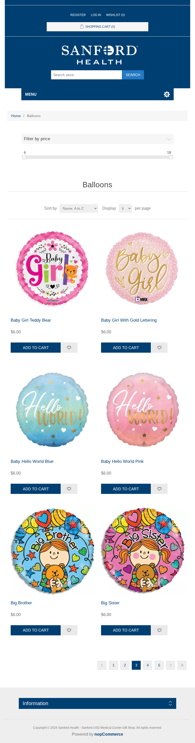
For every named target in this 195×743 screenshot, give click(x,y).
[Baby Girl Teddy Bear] (52, 268)
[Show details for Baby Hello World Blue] (52, 409)
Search (133, 75)
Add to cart (36, 348)
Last (181, 665)
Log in (96, 15)
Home (16, 116)
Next (170, 665)
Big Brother (21, 603)
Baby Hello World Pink (122, 461)
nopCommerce (108, 734)
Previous (102, 665)
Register (78, 15)
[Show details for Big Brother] (52, 551)
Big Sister (110, 603)
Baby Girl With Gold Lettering (129, 320)
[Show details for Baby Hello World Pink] (143, 409)
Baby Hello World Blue (32, 461)
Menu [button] (31, 94)
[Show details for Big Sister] (143, 551)
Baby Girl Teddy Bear (31, 320)
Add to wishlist (69, 347)
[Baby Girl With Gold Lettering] (143, 268)
